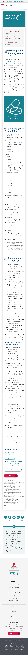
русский (16, 649)
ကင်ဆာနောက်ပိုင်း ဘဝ (14, 600)
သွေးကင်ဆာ (7, 44)
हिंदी (11, 649)
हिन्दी (18, 1)
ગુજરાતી (17, 647)
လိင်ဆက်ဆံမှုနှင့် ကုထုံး (13, 466)
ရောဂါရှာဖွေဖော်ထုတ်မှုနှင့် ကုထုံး (14, 589)
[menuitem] (14, 633)
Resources (13, 611)
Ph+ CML (14, 75)
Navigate (13, 581)
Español (11, 645)
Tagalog (6, 649)
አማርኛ (5, 647)
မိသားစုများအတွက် (14, 598)
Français (15, 1)
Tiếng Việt (6, 646)
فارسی (21, 649)
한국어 (11, 646)
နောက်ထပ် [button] (22, 1)
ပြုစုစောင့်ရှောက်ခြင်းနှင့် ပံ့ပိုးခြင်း (14, 594)
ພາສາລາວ (22, 646)
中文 (22, 645)
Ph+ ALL (7, 75)
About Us (13, 607)
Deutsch (11, 647)
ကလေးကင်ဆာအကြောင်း (14, 585)
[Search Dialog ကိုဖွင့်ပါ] (25, 5)
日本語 (22, 647)
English (10, 1)
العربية (17, 645)
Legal (12, 616)
